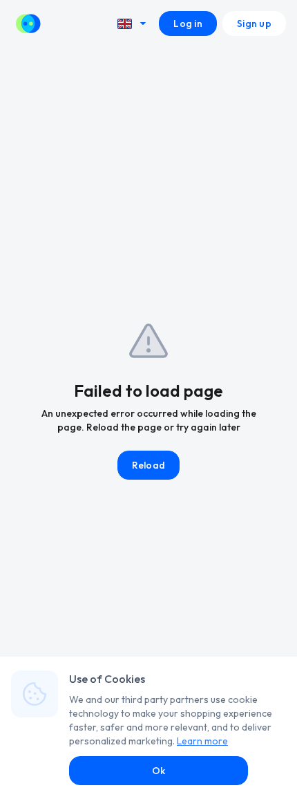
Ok (159, 770)
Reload (149, 465)
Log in (187, 23)
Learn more (202, 741)
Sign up (254, 23)
